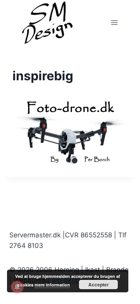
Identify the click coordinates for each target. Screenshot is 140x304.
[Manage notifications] (17, 287)
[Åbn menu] (114, 22)
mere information (52, 285)
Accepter (98, 284)
